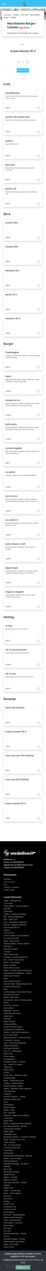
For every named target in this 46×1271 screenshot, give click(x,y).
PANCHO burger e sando (13, 1086)
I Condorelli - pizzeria (12, 1040)
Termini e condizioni (11, 887)
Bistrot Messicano (11, 954)
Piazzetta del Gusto (11, 995)
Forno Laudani (9, 1056)
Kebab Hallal (8, 1131)
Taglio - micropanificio (12, 901)
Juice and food (9, 1091)
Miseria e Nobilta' (10, 1180)
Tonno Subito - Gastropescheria (16, 906)
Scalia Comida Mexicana (13, 1217)
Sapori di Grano (9, 1021)
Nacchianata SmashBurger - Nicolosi (18, 1156)
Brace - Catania (10, 965)
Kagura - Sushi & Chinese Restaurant (18, 970)
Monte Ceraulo (9, 1107)
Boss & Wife (8, 1008)
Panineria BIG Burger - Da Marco (16, 1164)
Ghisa (6, 978)
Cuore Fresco (9, 1247)
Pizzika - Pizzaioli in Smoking (15, 914)
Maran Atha (8, 1054)
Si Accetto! (23, 1267)
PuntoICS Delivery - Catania (14, 1097)
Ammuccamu (9, 1153)
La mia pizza (8, 1118)
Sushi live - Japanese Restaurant (16, 1115)
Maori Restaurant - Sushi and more (17, 1038)
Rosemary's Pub (10, 1207)
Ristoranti (7, 15)
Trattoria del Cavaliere (12, 1129)
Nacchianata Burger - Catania (15, 1234)
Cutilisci (7, 930)
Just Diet (7, 1231)
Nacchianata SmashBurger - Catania (17, 973)
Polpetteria (8, 1150)
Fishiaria (7, 1185)
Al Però (6, 1072)
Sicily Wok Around (11, 949)
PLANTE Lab (9, 1204)
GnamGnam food (10, 1134)
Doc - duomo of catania (13, 1064)
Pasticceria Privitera (12, 976)
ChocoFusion (9, 1105)
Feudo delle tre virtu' (12, 968)
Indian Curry (8, 1016)
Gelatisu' (7, 1201)
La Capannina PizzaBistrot (14, 1029)
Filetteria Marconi (10, 1161)
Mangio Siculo (9, 1174)
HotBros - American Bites (14, 1083)
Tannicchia (8, 1067)
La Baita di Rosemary (12, 987)
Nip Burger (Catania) (11, 1172)
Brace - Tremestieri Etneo (14, 1080)
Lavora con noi (9, 882)
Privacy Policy (9, 890)
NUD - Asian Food (10, 919)
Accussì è (7, 1196)
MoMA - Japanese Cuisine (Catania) (17, 1123)
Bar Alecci (8, 1228)
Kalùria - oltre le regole (12, 1158)
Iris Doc (7, 1236)
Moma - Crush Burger (12, 962)
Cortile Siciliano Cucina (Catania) (16, 936)
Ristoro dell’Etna (10, 1024)
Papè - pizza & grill (11, 1244)
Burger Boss (8, 1121)
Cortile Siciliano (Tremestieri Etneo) (17, 992)
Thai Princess (9, 933)
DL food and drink (10, 1035)
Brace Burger (9, 1225)
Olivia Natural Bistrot (12, 927)
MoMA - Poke (9, 1110)
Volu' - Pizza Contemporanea (15, 1043)
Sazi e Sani (8, 1169)
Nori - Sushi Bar (9, 1113)
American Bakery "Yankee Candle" (17, 944)
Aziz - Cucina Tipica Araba (14, 960)
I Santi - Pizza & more (12, 1191)
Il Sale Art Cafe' (10, 1209)
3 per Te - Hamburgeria (13, 1051)
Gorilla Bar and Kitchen (12, 1013)
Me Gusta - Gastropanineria (14, 1215)
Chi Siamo (7, 879)
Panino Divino (9, 1070)
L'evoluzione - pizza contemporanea (17, 1000)
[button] (22, 44)
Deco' (6, 1102)
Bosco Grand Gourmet (12, 981)
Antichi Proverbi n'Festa (13, 1027)
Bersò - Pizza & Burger (12, 1193)
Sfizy (5, 989)
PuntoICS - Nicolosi (11, 1005)
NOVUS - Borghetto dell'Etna (15, 925)
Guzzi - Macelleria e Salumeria (15, 922)
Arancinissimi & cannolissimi (14, 1242)
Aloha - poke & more (11, 941)
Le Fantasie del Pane (12, 1148)
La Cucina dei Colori (11, 938)
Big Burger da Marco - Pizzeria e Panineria (20, 1137)
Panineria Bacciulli (11, 1046)
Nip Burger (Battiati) (11, 1048)
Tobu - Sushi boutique (12, 1220)
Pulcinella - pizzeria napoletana (16, 957)
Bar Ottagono (9, 1212)
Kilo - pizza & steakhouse (13, 917)
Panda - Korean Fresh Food (14, 1140)
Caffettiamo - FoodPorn (13, 1223)
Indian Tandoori (9, 1142)
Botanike (7, 1166)
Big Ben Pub (8, 1188)
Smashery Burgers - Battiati (14, 1062)
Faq (5, 885)
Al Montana (8, 911)
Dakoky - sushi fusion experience (16, 1032)
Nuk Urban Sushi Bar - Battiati (15, 1126)
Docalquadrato (9, 1059)
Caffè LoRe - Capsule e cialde (15, 1075)
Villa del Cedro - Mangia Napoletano (18, 984)
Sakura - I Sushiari (10, 1177)
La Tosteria (8, 903)
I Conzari (7, 952)
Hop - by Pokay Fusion (12, 1145)
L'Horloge (7, 1019)
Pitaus (6, 1003)
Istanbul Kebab (9, 1078)
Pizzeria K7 (8, 946)
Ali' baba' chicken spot (12, 1099)
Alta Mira (7, 909)
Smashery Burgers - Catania (14, 1239)
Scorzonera (8, 1199)
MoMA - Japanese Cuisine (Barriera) (17, 1089)
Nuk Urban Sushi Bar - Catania (15, 1183)
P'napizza (7, 1094)
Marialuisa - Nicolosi (11, 1011)
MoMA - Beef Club (11, 997)
